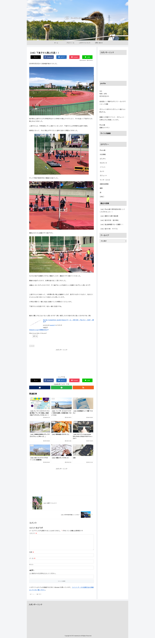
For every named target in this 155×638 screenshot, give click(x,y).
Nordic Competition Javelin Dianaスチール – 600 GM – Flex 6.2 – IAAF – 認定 (68, 321)
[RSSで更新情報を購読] (83, 387)
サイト (31, 565)
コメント (33, 533)
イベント (103, 167)
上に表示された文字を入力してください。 (43, 573)
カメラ (102, 171)
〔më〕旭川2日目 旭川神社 (109, 220)
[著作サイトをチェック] (39, 387)
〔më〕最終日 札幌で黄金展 (109, 216)
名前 (31, 552)
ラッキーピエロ (105, 180)
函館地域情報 (104, 184)
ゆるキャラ (103, 163)
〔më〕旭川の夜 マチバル (109, 229)
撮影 (101, 188)
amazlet (52, 325)
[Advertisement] (61, 362)
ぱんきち (103, 159)
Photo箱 (102, 150)
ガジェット (103, 175)
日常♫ (32, 345)
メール (32, 558)
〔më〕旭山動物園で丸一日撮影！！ (112, 224)
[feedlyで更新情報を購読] (61, 387)
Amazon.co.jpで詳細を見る (38, 330)
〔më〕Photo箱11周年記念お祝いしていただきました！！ (112, 210)
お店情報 (103, 154)
